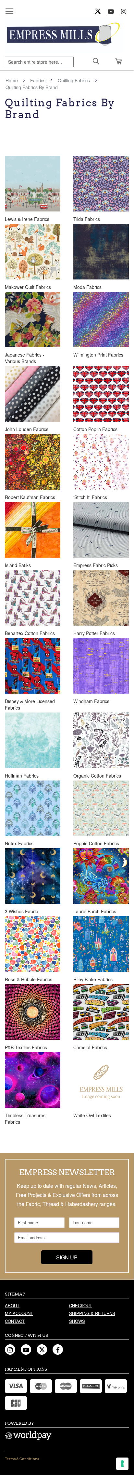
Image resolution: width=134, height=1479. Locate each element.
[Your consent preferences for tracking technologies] (122, 1464)
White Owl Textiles (92, 1115)
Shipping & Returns (92, 1313)
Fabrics (38, 80)
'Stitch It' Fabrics (90, 497)
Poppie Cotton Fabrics (96, 843)
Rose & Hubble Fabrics (28, 979)
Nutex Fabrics (19, 843)
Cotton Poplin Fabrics (95, 429)
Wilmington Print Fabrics (98, 354)
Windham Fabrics (91, 701)
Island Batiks (18, 565)
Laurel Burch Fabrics (94, 911)
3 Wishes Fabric (21, 911)
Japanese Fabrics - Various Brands (24, 357)
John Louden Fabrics (26, 429)
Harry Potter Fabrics (94, 633)
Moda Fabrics (87, 287)
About (12, 1305)
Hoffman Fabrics (22, 775)
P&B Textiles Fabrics (26, 1047)
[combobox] (39, 62)
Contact (15, 1321)
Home (12, 80)
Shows (77, 1321)
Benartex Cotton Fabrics (30, 633)
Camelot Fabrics (90, 1047)
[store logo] (64, 35)
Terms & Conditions (22, 1459)
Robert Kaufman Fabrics (30, 497)
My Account (19, 1313)
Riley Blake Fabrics (93, 979)
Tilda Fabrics (86, 219)
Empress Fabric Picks (95, 565)
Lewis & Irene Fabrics (27, 219)
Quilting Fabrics (74, 80)
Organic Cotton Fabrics (97, 775)
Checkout (80, 1305)
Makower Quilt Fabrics (28, 287)
